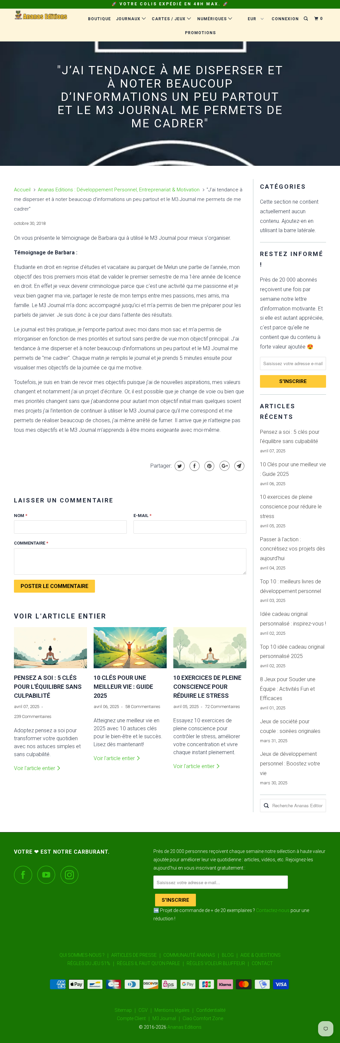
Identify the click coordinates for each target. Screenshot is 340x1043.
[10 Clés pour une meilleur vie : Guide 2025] (130, 647)
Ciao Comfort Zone (203, 1018)
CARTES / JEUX (169, 19)
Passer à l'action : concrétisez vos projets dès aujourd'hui (292, 549)
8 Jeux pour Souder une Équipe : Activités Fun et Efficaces (287, 689)
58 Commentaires (142, 706)
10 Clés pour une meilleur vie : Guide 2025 (123, 686)
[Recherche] (306, 18)
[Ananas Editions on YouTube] (48, 875)
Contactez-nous (273, 910)
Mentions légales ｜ (174, 1010)
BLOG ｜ (230, 955)
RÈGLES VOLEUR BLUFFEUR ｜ (219, 963)
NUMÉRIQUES (212, 19)
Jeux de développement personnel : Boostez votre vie (290, 763)
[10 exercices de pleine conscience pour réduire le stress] (209, 647)
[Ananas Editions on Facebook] (25, 875)
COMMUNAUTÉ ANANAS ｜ (192, 955)
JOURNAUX (129, 19)
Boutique (99, 19)
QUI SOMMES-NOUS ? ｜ (84, 955)
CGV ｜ (145, 1010)
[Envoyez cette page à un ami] (238, 466)
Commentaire (31, 543)
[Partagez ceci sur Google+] (223, 466)
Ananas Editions (184, 1027)
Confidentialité (210, 1010)
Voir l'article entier (35, 768)
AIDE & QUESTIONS (260, 955)
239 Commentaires (32, 716)
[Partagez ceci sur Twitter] (179, 466)
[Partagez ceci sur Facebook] (194, 466)
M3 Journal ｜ (167, 1018)
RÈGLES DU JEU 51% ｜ (91, 963)
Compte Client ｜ (134, 1018)
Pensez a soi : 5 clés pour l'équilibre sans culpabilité (48, 686)
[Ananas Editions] (40, 16)
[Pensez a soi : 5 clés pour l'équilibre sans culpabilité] (50, 647)
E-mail (142, 515)
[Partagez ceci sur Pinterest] (208, 466)
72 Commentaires (222, 706)
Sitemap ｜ (126, 1010)
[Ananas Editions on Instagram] (71, 875)
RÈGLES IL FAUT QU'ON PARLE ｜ (151, 963)
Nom (20, 515)
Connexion (285, 19)
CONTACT (262, 963)
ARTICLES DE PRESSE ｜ (136, 955)
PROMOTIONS (200, 33)
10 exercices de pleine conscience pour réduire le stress (207, 686)
